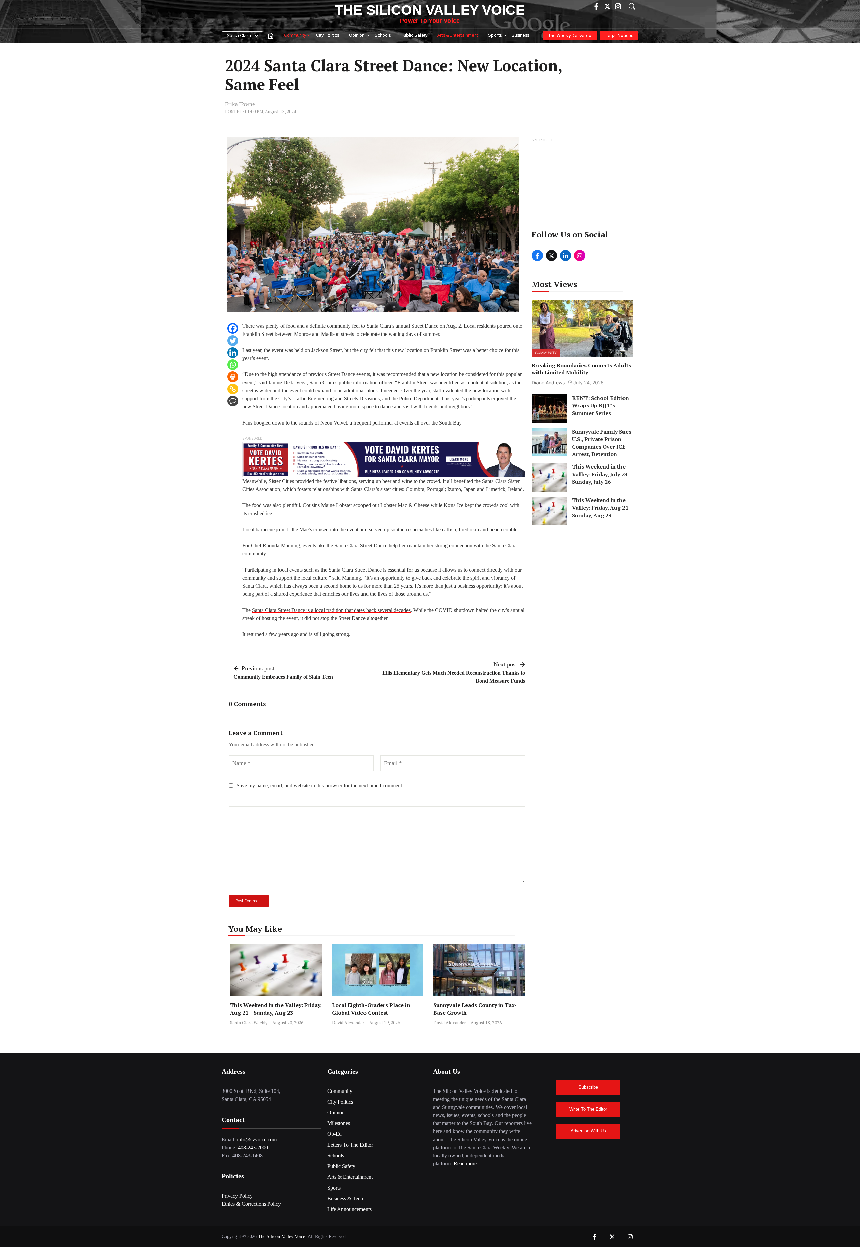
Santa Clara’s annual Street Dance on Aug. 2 (414, 326)
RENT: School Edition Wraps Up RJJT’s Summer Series (600, 405)
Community (295, 35)
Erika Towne (240, 104)
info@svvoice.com (257, 1139)
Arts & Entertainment (457, 35)
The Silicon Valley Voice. (282, 1236)
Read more (465, 1163)
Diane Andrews (548, 382)
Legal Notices (619, 36)
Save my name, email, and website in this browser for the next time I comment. (319, 785)
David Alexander (348, 1023)
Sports (495, 35)
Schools (383, 35)
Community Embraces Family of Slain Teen (283, 677)
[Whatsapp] (232, 364)
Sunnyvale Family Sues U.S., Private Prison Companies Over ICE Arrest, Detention (601, 443)
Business (520, 35)
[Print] (232, 376)
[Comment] (232, 401)
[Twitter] (232, 340)
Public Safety (414, 35)
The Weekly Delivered (569, 36)
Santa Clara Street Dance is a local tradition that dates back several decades (331, 610)
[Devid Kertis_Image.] (383, 459)
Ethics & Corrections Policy (251, 1204)
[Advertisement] (583, 186)
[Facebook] (232, 328)
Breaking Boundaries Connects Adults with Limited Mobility (581, 369)
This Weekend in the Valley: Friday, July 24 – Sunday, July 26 (602, 474)
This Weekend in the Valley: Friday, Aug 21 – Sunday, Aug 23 (275, 1008)
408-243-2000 (253, 1147)
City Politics (327, 35)
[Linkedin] (232, 352)
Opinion (356, 35)
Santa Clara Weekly (249, 1023)
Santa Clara (239, 36)
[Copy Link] (232, 389)
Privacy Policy (237, 1196)
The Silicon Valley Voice (430, 10)
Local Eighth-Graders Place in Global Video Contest (371, 1008)
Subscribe (588, 1087)
